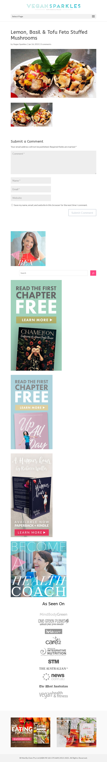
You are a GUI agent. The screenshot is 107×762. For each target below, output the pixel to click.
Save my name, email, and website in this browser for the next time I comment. (50, 205)
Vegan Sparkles (20, 44)
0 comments (46, 44)
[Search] (93, 273)
